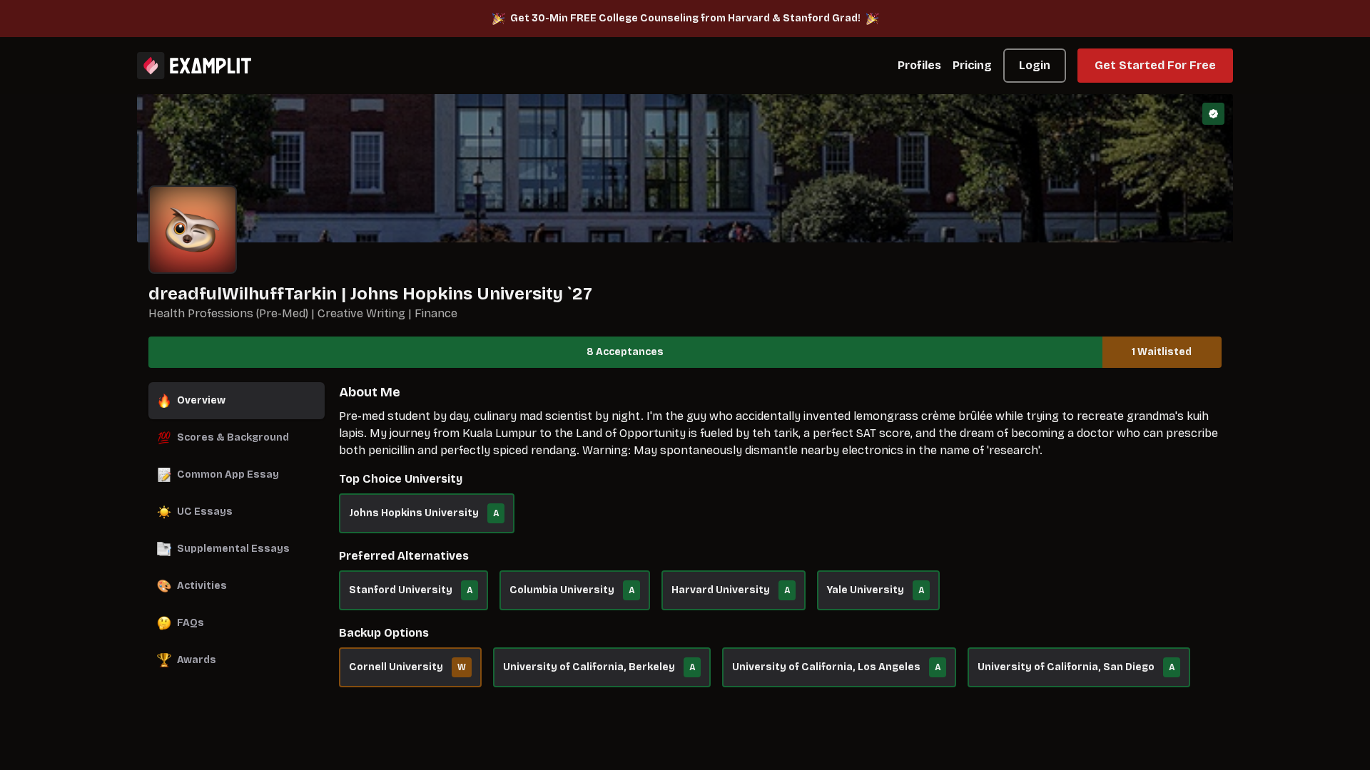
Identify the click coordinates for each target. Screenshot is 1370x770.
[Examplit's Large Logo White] (194, 65)
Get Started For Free (1155, 65)
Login (1034, 65)
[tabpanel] (780, 542)
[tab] (236, 400)
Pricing (972, 65)
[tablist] (236, 530)
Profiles (919, 65)
